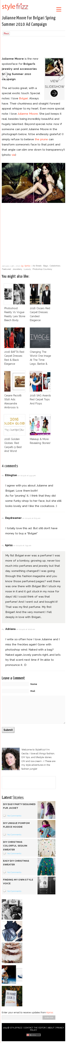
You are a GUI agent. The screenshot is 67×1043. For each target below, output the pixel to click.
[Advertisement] (33, 47)
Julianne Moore (28, 113)
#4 (3, 629)
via (13, 154)
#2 (3, 518)
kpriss (27, 266)
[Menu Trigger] (59, 9)
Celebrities (55, 266)
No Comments (14, 815)
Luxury (27, 269)
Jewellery (17, 269)
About (51, 1028)
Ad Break (37, 266)
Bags (45, 266)
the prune (41, 139)
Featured (6, 269)
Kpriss (49, 1012)
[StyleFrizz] (15, 11)
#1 (3, 475)
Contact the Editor (35, 1028)
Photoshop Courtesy (42, 269)
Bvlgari (23, 98)
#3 (3, 545)
